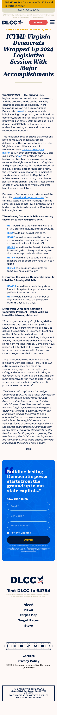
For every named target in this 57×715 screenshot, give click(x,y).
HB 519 (11, 247)
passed (20, 111)
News (28, 610)
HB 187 (11, 257)
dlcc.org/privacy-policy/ (28, 551)
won (19, 156)
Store (28, 625)
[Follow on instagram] (14, 646)
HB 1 (9, 225)
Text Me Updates (20, 532)
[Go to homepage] (28, 580)
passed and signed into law (28, 197)
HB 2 (10, 233)
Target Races (28, 620)
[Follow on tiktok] (28, 646)
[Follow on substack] (42, 646)
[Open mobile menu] (52, 22)
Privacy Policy (28, 661)
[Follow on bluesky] (35, 646)
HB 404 (11, 286)
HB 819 (11, 237)
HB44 (10, 296)
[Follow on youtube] (21, 646)
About (28, 604)
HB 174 (11, 268)
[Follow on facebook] (7, 646)
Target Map (28, 615)
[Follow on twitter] (49, 646)
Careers (29, 656)
